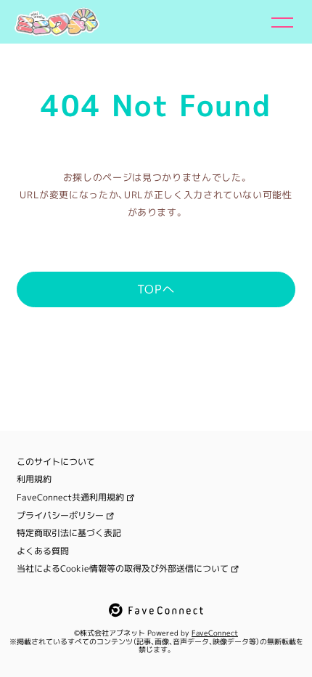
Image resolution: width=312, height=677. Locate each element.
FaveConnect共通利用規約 (70, 497)
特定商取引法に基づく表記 (69, 533)
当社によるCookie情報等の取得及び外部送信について (123, 569)
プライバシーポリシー (60, 516)
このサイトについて (56, 462)
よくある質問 (43, 551)
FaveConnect (215, 633)
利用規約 (34, 479)
